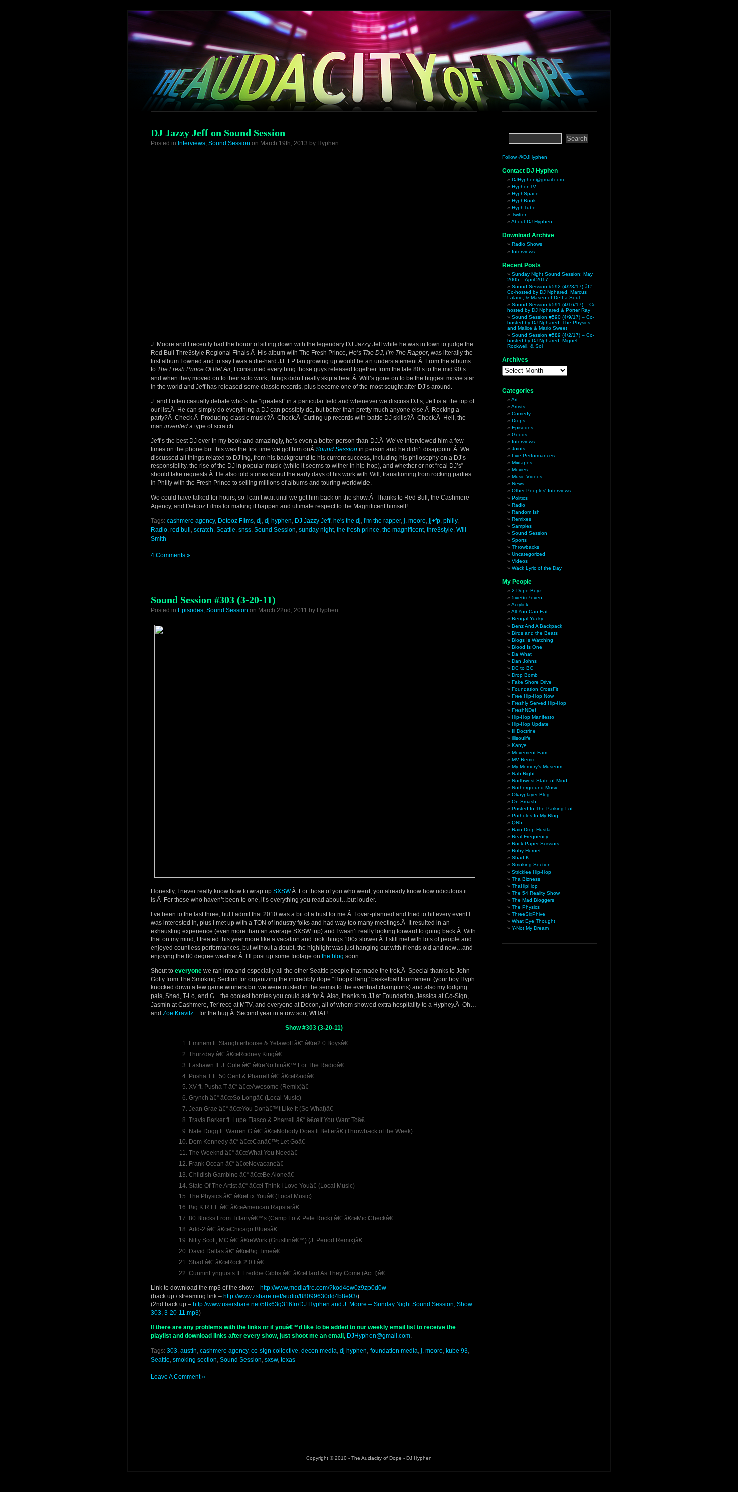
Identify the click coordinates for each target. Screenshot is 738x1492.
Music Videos (527, 476)
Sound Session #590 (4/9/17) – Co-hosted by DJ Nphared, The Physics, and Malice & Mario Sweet (550, 322)
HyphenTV (524, 186)
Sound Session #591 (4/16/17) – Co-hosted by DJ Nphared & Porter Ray (552, 307)
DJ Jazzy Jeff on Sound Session (218, 132)
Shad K (520, 857)
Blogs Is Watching (532, 640)
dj (259, 520)
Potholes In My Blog (535, 815)
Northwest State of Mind (539, 780)
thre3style (440, 529)
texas (288, 1359)
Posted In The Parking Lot (542, 808)
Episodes (190, 610)
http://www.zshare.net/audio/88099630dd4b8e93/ (290, 1296)
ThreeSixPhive (528, 914)
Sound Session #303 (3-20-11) (213, 599)
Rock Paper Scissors (535, 843)
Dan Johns (524, 661)
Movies (520, 469)
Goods (519, 434)
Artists (518, 406)
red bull (180, 529)
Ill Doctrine (524, 731)
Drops (518, 420)
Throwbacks (525, 547)
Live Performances (533, 455)
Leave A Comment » (178, 1376)
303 (172, 1350)
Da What (522, 654)
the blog (333, 956)
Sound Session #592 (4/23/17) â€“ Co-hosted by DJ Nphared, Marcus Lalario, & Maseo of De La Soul (549, 292)
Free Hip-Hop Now (533, 696)
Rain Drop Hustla (531, 829)
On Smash (524, 801)
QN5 (517, 822)
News (518, 483)
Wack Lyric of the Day (537, 568)
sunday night (316, 529)
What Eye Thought (533, 921)
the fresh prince (358, 529)
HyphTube (524, 207)
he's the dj (347, 520)
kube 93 (457, 1350)
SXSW (281, 891)
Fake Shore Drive (532, 682)
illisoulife (521, 738)
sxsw (271, 1359)
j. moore (415, 520)
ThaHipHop (525, 886)
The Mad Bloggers (533, 900)
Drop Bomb (525, 675)
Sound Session (229, 143)
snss (244, 529)
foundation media (394, 1350)
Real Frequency (530, 836)
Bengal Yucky (527, 618)
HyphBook (524, 200)
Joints (518, 448)
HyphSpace (525, 193)
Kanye (519, 745)
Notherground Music (535, 787)
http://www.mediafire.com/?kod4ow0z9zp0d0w (323, 1287)
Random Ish (526, 512)
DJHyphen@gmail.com (378, 1335)
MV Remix (523, 759)
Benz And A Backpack (537, 626)
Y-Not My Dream (530, 928)
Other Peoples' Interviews (541, 490)
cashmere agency (191, 520)
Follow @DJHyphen (524, 157)
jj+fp (434, 520)
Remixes (521, 519)
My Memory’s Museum (537, 766)
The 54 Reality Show (536, 893)
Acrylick (519, 604)
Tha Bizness (526, 879)
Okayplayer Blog (531, 794)
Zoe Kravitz (178, 1013)
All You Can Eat (529, 611)
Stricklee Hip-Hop (531, 872)
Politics (520, 498)
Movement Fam (529, 752)
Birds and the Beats (535, 633)
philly (450, 520)
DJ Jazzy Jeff (312, 520)
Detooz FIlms (236, 520)
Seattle (225, 529)
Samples (522, 526)
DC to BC (522, 668)
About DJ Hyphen (531, 221)
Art (514, 399)
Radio (159, 529)
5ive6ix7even (527, 597)
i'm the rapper (382, 520)
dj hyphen (278, 520)
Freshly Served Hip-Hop (539, 703)
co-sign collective (274, 1350)
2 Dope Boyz (527, 590)
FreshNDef (524, 710)
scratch (203, 529)
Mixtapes (522, 462)
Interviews (191, 143)
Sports (519, 540)
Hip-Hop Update (530, 724)
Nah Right (523, 773)
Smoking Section (531, 864)
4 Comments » (170, 555)
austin (188, 1350)
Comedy (521, 413)
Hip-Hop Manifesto (533, 717)
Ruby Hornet (526, 850)
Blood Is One (527, 647)
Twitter (519, 214)
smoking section (195, 1359)
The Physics (526, 907)
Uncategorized (528, 554)
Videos (520, 561)
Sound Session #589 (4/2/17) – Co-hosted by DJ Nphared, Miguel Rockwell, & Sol (550, 340)
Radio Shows (527, 244)
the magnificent (403, 529)
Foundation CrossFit (535, 689)
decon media (319, 1350)
